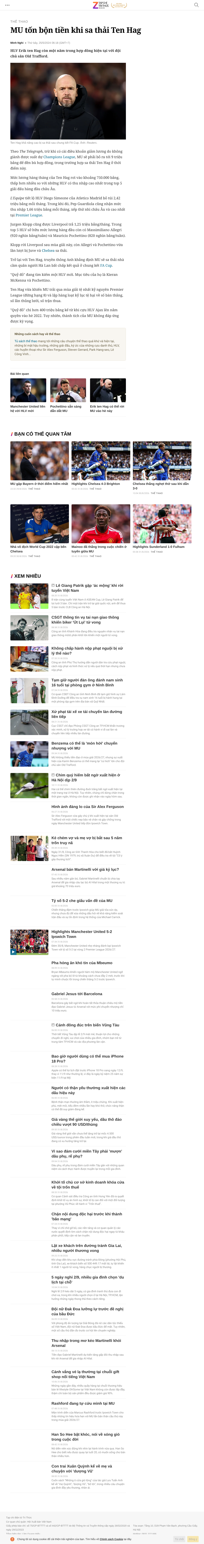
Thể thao (19, 21)
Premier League (29, 215)
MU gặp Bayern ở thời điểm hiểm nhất (39, 484)
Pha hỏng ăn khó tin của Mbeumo (81, 963)
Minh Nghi (17, 43)
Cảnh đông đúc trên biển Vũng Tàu (87, 1025)
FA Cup (106, 265)
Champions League (59, 157)
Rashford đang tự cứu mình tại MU (83, 1404)
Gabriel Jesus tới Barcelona (76, 994)
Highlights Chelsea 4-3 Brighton (96, 484)
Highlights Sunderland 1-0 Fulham (159, 547)
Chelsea (48, 250)
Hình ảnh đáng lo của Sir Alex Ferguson (87, 807)
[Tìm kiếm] (196, 5)
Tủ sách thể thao (26, 341)
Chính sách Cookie (111, 1539)
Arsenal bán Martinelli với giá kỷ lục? (85, 870)
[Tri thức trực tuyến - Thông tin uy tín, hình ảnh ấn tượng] (110, 5)
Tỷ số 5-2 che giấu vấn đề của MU (81, 901)
